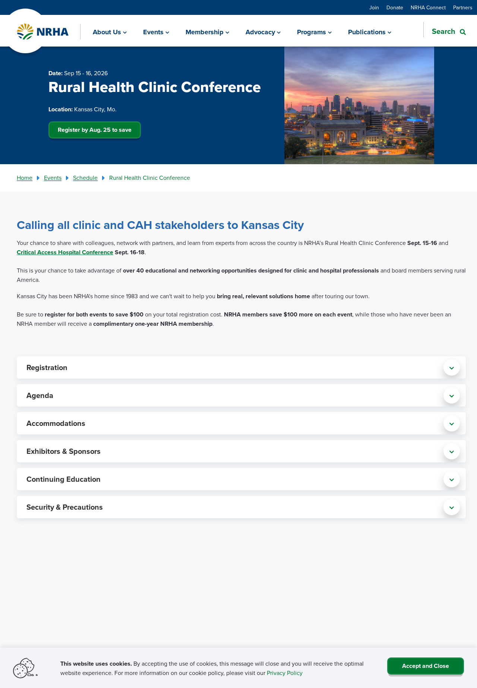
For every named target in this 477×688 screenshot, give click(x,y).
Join (374, 7)
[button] (444, 31)
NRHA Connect (428, 7)
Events (52, 177)
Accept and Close (425, 666)
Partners (463, 7)
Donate (394, 7)
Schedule (85, 177)
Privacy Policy (285, 673)
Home (24, 177)
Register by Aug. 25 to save (95, 129)
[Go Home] (43, 32)
